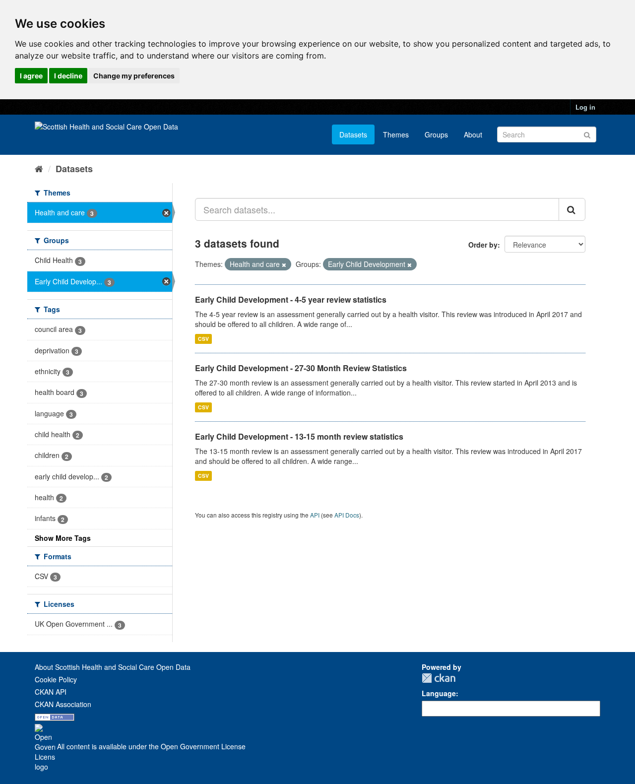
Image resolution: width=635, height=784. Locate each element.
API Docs (346, 515)
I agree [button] (31, 75)
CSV (203, 338)
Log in (585, 107)
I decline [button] (68, 75)
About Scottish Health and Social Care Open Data (112, 667)
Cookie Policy (56, 679)
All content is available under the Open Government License (150, 746)
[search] (572, 209)
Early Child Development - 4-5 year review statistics (290, 299)
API (314, 515)
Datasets (353, 134)
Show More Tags (63, 538)
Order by (483, 245)
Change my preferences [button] (134, 75)
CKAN (438, 678)
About (473, 134)
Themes (396, 134)
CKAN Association (63, 704)
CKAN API (50, 692)
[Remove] (284, 264)
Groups (436, 134)
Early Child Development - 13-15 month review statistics (299, 436)
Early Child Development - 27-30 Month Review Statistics (301, 368)
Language (439, 693)
